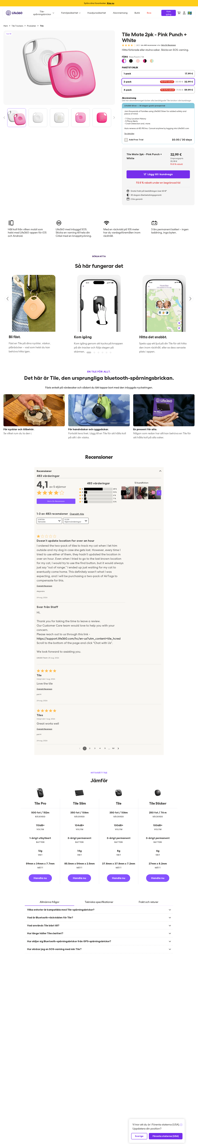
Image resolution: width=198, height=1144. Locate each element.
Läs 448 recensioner (149, 45)
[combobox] (49, 521)
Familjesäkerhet (69, 12)
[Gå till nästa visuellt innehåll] (159, 492)
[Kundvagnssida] (179, 13)
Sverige (139, 1136)
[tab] (49, 902)
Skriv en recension (168, 45)
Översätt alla (77, 514)
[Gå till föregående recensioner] (79, 748)
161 (113, 748)
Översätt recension (44, 586)
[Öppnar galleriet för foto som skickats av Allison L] (127, 492)
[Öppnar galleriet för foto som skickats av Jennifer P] (154, 492)
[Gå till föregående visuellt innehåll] (123, 492)
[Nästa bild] (190, 298)
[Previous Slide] (5, 117)
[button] (158, 123)
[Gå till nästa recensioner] (118, 748)
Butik (137, 12)
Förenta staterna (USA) (166, 1136)
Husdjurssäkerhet (96, 12)
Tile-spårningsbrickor (42, 13)
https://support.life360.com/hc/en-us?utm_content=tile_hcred (79, 638)
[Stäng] (181, 1125)
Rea (149, 12)
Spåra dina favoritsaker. (99, 3)
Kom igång (168, 13)
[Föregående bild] (8, 298)
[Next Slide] (113, 117)
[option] (124, 61)
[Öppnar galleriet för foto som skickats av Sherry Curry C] (141, 492)
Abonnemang (120, 12)
